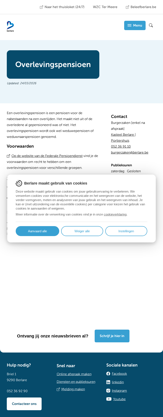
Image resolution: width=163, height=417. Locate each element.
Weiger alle (82, 231)
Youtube (119, 399)
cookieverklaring (115, 214)
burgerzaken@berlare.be (129, 152)
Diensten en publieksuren (76, 381)
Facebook (119, 374)
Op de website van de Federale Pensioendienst (47, 156)
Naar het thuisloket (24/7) (64, 7)
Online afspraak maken (74, 374)
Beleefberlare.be (143, 7)
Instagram (119, 391)
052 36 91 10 (121, 146)
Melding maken (73, 389)
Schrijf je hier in (112, 336)
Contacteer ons (24, 404)
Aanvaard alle (37, 231)
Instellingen (126, 231)
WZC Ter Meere (105, 7)
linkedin (118, 382)
